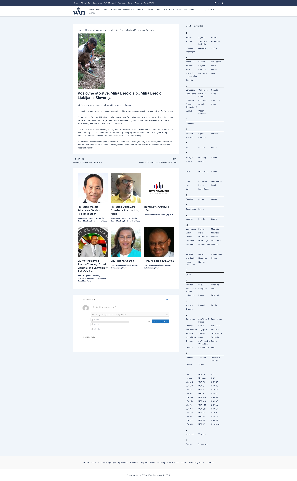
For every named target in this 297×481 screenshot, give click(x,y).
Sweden (189, 347)
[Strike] (102, 314)
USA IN (214, 393)
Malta (200, 233)
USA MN (189, 401)
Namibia (189, 254)
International (216, 181)
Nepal (200, 254)
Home (76, 3)
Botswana (202, 73)
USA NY (189, 409)
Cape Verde (191, 94)
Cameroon (203, 90)
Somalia (201, 333)
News (159, 9)
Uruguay (202, 378)
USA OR (189, 412)
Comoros (202, 100)
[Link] (119, 314)
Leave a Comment (118, 265)
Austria (214, 48)
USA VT (214, 420)
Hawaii (163, 215)
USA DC (214, 386)
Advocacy (168, 9)
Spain (200, 337)
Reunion (189, 305)
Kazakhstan (191, 209)
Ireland (201, 185)
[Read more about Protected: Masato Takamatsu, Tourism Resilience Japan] (93, 188)
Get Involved (97, 3)
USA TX (214, 416)
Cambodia (190, 90)
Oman (188, 275)
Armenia (189, 48)
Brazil (213, 73)
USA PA (201, 412)
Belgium (201, 65)
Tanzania (189, 357)
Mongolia (190, 240)
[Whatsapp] (218, 3)
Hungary (215, 171)
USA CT (201, 386)
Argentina (215, 41)
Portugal (215, 295)
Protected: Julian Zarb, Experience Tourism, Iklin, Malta (125, 210)
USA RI (214, 412)
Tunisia (189, 364)
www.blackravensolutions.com (119, 105)
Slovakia (215, 329)
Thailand (202, 357)
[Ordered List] (106, 314)
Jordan (214, 199)
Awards (192, 9)
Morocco (190, 244)
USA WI (201, 424)
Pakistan (189, 285)
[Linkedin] (215, 3)
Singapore (202, 329)
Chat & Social (181, 9)
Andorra (214, 37)
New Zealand (191, 258)
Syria (213, 347)
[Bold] (93, 314)
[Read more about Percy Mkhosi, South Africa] (159, 242)
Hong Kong (203, 171)
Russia (214, 305)
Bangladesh (216, 62)
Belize (213, 65)
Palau (200, 285)
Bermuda (202, 69)
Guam (200, 161)
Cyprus (189, 111)
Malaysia (215, 229)
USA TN (201, 416)
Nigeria (214, 258)
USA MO (202, 401)
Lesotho (201, 219)
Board (80, 221)
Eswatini (189, 137)
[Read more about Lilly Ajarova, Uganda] (126, 242)
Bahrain (201, 62)
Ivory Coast (203, 189)
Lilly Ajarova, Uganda (122, 260)
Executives (82, 278)
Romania (202, 305)
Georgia (189, 157)
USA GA (214, 389)
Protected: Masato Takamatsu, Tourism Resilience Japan (89, 210)
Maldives (189, 233)
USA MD (202, 397)
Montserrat (216, 240)
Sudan (214, 341)
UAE (187, 374)
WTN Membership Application (115, 3)
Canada (214, 90)
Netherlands (216, 254)
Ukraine (189, 378)
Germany (202, 157)
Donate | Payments (135, 3)
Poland (201, 295)
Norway (201, 262)
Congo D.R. (216, 100)
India (188, 181)
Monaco (214, 236)
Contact (92, 13)
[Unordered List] (109, 314)
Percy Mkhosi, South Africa (159, 260)
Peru (213, 288)
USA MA (189, 397)
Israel (213, 185)
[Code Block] (115, 314)
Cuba (213, 104)
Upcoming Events (205, 9)
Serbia (201, 326)
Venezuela (190, 434)
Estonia (214, 133)
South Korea (191, 337)
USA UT (189, 420)
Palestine (215, 285)
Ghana (214, 157)
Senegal (189, 326)
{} (122, 314)
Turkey (201, 364)
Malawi (201, 229)
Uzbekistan (216, 424)
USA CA (214, 382)
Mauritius (215, 233)
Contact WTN (149, 3)
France (214, 147)
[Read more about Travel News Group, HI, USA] (159, 188)
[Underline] (99, 314)
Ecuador (189, 133)
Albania (189, 37)
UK (212, 374)
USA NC (214, 401)
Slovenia (189, 333)
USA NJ (189, 405)
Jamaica (189, 199)
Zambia (189, 444)
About (98, 9)
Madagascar (191, 229)
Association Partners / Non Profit (91, 218)
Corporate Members (152, 215)
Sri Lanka (215, 337)
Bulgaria (189, 80)
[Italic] (96, 314)
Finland (201, 147)
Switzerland (203, 347)
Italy (187, 189)
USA (213, 378)
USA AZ (201, 382)
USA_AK (189, 382)
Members (141, 9)
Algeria (201, 37)
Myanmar (215, 244)
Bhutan (214, 69)
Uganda (201, 374)
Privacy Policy (86, 3)
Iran (187, 185)
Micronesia (203, 236)
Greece (189, 161)
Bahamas (190, 62)
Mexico (189, 236)
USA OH (202, 409)
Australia (202, 48)
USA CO (189, 386)
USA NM (202, 405)
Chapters (150, 9)
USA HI (189, 393)
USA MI (214, 397)
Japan (201, 199)
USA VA (201, 420)
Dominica (190, 123)
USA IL (201, 393)
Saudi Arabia (216, 319)
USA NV (214, 405)
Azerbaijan (190, 52)
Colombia (190, 100)
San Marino (190, 319)
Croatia (201, 104)
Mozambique (204, 244)
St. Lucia (189, 341)
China (213, 94)
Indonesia (202, 181)
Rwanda (189, 309)
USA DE (189, 389)
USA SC (189, 416)
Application (127, 9)
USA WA (189, 424)
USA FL (201, 389)
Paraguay (202, 288)
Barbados (190, 65)
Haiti (188, 171)
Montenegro (203, 240)
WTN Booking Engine (112, 9)
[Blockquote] (112, 314)
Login (166, 299)
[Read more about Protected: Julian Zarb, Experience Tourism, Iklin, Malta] (126, 188)
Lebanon (189, 219)
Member (86, 221)
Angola (189, 41)
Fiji (187, 147)
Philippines (190, 295)
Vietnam (202, 434)
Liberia (214, 219)
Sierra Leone (191, 329)
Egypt (201, 133)
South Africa (216, 333)
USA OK (214, 409)
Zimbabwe (99, 278)
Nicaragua (202, 258)
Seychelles (215, 326)
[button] (223, 3)
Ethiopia (202, 137)
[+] (125, 314)
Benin (188, 69)
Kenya (201, 209)
